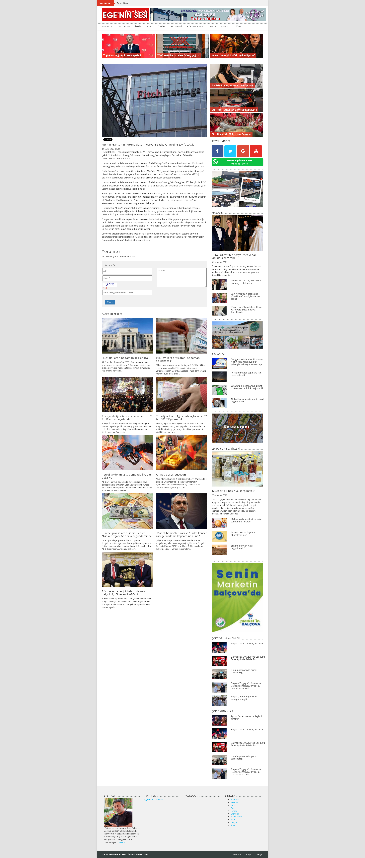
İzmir (233, 805)
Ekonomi (235, 813)
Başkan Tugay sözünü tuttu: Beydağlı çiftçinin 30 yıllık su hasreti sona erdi (246, 686)
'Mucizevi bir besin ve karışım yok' (233, 491)
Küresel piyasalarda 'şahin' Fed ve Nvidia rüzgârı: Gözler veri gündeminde (127, 534)
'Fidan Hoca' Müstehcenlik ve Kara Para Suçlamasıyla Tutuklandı (246, 309)
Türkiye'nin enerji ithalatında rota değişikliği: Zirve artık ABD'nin (124, 592)
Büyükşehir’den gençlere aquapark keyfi (244, 698)
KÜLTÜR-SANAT (196, 26)
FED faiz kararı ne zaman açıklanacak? (126, 358)
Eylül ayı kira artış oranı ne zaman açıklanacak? (178, 359)
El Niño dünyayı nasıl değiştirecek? (242, 547)
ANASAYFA (107, 26)
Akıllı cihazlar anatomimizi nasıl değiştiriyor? (247, 400)
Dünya (234, 822)
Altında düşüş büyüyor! (171, 474)
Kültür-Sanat (236, 816)
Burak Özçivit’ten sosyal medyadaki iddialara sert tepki (234, 256)
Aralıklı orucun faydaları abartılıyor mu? (243, 534)
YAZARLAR (124, 26)
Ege (232, 808)
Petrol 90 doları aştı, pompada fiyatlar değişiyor (126, 476)
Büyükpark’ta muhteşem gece (247, 643)
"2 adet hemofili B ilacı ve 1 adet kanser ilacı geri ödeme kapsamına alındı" (181, 534)
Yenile (105, 288)
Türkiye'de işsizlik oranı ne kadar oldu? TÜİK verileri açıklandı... (127, 417)
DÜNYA (225, 26)
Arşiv (233, 825)
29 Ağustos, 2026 (219, 495)
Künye (249, 854)
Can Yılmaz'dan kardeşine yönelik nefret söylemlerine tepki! (245, 296)
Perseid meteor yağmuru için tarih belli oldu (246, 374)
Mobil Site (236, 854)
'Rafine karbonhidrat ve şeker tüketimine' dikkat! (246, 520)
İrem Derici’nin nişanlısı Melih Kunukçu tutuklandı (246, 282)
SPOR (213, 26)
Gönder (110, 302)
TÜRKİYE (161, 26)
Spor (233, 819)
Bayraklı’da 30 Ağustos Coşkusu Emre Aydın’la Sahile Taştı (248, 658)
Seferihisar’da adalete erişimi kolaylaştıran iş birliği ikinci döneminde (152, 3)
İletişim (260, 854)
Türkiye (234, 811)
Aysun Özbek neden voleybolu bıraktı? (247, 717)
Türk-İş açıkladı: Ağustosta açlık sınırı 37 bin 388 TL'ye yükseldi (181, 417)
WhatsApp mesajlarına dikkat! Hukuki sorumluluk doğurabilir (247, 387)
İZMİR (138, 26)
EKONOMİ (176, 26)
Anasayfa (235, 799)
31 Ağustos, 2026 (219, 262)
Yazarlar (234, 802)
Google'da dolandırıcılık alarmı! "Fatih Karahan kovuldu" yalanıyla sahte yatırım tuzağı (247, 362)
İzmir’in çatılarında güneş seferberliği (244, 671)
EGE (149, 26)
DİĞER (238, 26)
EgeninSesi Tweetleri (153, 799)
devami (121, 842)
